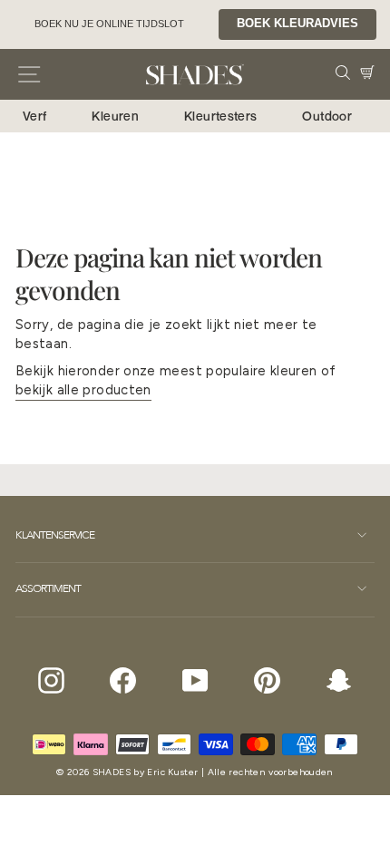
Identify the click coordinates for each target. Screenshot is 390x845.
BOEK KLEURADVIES (297, 23)
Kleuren (115, 115)
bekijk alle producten (83, 390)
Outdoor (327, 115)
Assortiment (48, 588)
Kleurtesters (220, 115)
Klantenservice (54, 535)
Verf (34, 115)
